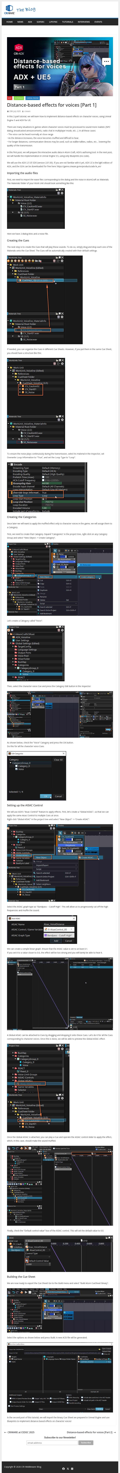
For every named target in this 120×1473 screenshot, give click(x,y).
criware (27, 111)
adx (30, 21)
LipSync (53, 21)
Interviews (84, 21)
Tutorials (67, 21)
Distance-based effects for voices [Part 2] (89, 1432)
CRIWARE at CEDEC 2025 (21, 1432)
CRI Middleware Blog (31, 1466)
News (20, 21)
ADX (9, 98)
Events (98, 21)
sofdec (40, 21)
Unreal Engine (33, 98)
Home (9, 21)
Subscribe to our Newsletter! (60, 1437)
